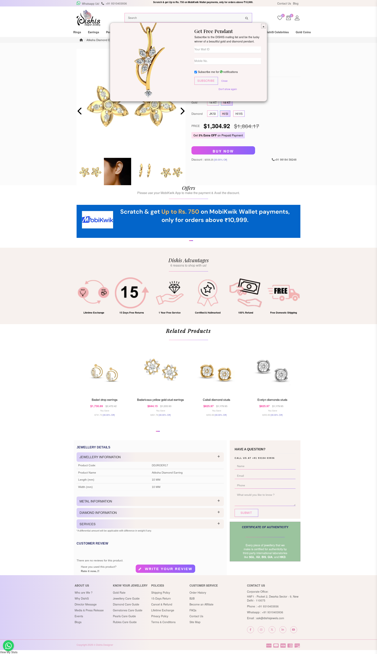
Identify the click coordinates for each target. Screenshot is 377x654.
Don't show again (228, 89)
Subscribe (206, 81)
